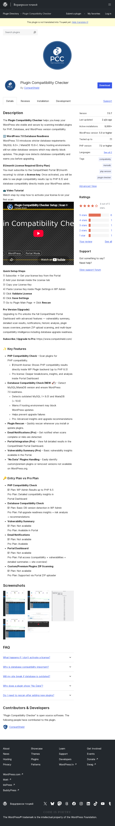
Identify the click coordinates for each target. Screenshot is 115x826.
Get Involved (94, 748)
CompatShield (31, 87)
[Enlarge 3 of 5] (45, 594)
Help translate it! (80, 22)
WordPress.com (13, 774)
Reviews (25, 101)
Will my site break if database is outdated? (26, 676)
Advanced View (88, 186)
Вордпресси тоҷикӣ (21, 803)
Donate (92, 759)
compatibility (105, 159)
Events (91, 753)
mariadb (107, 165)
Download (104, 85)
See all (108, 241)
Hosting (7, 759)
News (6, 753)
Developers (65, 759)
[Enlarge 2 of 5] (20, 622)
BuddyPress (11, 790)
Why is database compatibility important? (26, 667)
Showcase (37, 748)
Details (10, 101)
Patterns (35, 764)
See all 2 (108, 152)
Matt (7, 779)
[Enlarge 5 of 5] (69, 594)
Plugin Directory (11, 13)
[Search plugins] (35, 32)
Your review (85, 241)
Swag (91, 764)
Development (63, 101)
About (6, 748)
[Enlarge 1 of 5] (20, 594)
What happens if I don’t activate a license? (26, 657)
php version (105, 171)
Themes (35, 753)
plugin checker (104, 177)
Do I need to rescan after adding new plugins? (28, 695)
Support (107, 101)
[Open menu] (110, 4)
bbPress (9, 784)
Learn (62, 748)
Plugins (35, 759)
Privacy (7, 764)
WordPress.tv (68, 764)
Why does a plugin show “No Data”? (23, 685)
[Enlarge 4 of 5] (45, 616)
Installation (43, 101)
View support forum (90, 269)
